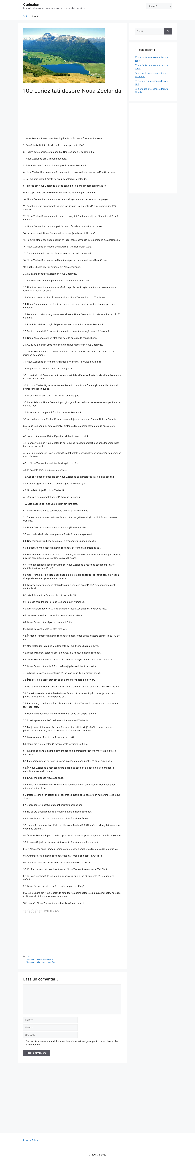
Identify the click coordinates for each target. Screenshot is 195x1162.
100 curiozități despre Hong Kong (41, 962)
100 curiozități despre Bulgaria (39, 959)
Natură (35, 16)
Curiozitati (31, 5)
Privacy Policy (30, 1140)
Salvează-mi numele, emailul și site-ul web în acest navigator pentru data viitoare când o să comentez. (73, 1043)
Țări (25, 16)
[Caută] (168, 31)
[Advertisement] (72, 117)
